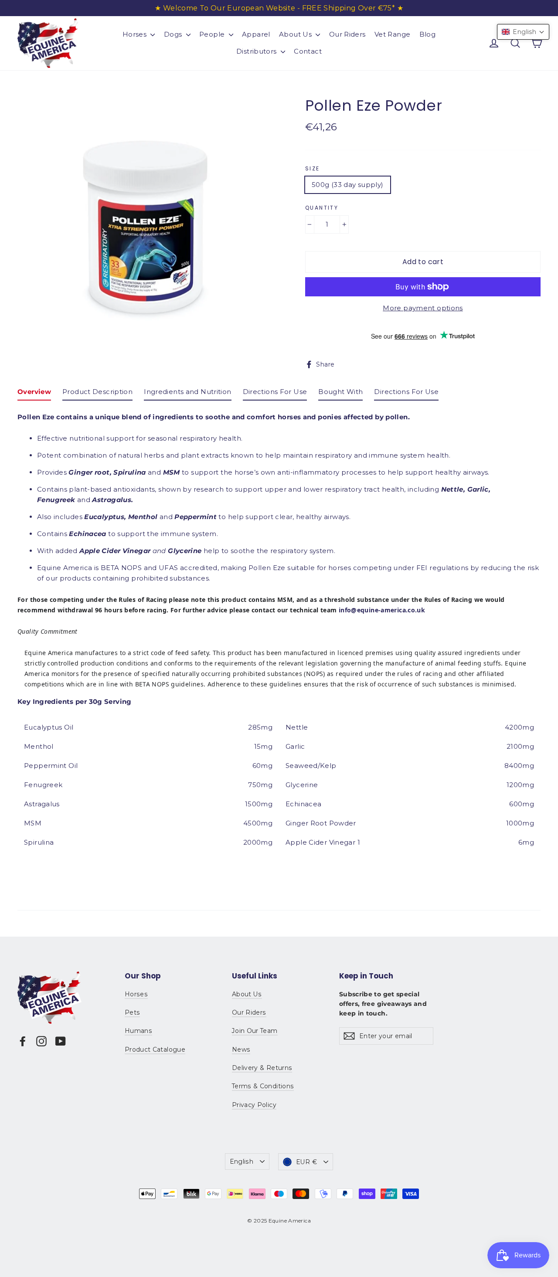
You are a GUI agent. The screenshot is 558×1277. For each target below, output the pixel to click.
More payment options (423, 308)
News (241, 1049)
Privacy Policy (254, 1105)
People (213, 34)
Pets (132, 1012)
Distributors (257, 51)
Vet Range (392, 34)
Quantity (321, 208)
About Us (296, 34)
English (241, 1161)
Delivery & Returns (262, 1068)
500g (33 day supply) (348, 184)
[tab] (34, 394)
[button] (523, 31)
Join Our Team (255, 1031)
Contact (308, 51)
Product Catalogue (155, 1049)
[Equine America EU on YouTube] (60, 1041)
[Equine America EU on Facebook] (22, 1041)
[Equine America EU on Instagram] (41, 1041)
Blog (427, 34)
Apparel (256, 34)
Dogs (174, 34)
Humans (138, 1031)
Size (312, 169)
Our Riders (347, 34)
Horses (135, 34)
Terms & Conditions (263, 1086)
